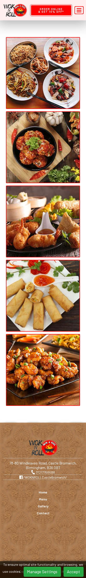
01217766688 (45, 472)
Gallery (43, 506)
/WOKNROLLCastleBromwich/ (45, 477)
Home (43, 492)
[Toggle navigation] (79, 10)
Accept (73, 571)
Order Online (51, 10)
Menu (43, 499)
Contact (43, 513)
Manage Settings (42, 571)
